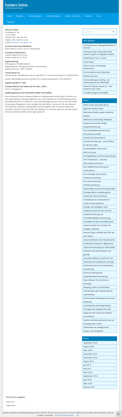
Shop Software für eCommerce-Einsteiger (96, 282)
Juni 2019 (87, 365)
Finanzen (20, 16)
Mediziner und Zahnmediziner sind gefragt (97, 253)
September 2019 (90, 357)
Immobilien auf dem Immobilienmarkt (98, 221)
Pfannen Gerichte (90, 76)
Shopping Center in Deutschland (96, 287)
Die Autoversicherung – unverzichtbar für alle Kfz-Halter (98, 143)
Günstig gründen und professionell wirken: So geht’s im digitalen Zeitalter (98, 52)
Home (9, 16)
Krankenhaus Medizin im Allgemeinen (98, 243)
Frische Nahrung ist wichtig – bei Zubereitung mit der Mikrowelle (96, 81)
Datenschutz (10, 405)
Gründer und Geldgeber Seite (95, 207)
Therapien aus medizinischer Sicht (97, 309)
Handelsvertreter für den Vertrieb (97, 210)
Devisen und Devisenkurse (94, 137)
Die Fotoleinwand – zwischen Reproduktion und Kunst (95, 161)
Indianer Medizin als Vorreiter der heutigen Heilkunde (97, 227)
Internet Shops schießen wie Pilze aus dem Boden (98, 234)
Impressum (10, 402)
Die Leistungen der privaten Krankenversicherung (94, 176)
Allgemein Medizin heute (93, 108)
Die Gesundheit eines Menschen (96, 72)
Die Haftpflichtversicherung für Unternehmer (96, 169)
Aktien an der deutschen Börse (96, 105)
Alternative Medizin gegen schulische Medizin (98, 114)
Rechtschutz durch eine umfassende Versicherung (98, 267)
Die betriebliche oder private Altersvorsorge (95, 150)
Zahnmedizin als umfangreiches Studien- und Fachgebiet (96, 329)
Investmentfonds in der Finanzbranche (99, 240)
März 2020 (87, 350)
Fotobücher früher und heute (95, 196)
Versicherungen (35, 16)
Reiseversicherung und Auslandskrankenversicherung (95, 274)
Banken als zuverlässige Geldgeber (97, 119)
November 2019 (90, 354)
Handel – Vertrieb (72, 16)
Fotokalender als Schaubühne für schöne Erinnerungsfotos (96, 201)
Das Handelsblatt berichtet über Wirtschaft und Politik (96, 132)
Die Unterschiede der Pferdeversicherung (92, 183)
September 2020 (90, 343)
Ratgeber (11, 22)
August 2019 (88, 361)
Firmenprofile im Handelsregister (97, 192)
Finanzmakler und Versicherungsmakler (99, 188)
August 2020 (88, 346)
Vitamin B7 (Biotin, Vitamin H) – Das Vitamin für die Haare (97, 87)
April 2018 (87, 379)
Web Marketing (53, 16)
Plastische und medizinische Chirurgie (98, 262)
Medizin (88, 16)
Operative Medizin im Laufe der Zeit (98, 258)
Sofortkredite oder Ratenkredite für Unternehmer (98, 293)
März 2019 (87, 372)
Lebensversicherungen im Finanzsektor (99, 247)
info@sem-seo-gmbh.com (21, 42)
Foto (99, 16)
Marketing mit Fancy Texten (94, 58)
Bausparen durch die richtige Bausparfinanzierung (95, 125)
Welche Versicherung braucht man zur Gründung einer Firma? (98, 322)
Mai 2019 (87, 368)
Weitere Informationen (64, 415)
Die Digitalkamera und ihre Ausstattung (99, 156)
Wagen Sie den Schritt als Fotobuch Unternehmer (97, 315)
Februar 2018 (89, 387)
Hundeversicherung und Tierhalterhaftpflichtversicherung (96, 216)
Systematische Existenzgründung (97, 305)
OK (77, 415)
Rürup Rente (88, 62)
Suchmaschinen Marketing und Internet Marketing (99, 300)
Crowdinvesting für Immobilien (95, 92)
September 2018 (90, 376)
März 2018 (87, 383)
